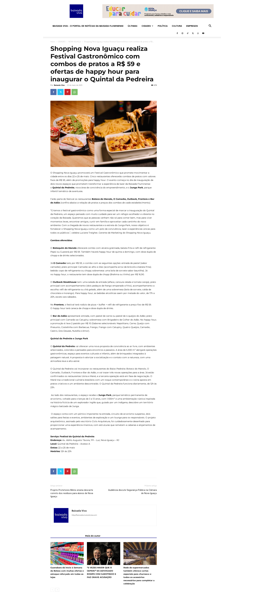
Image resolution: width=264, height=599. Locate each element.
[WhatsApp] (198, 33)
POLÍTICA (163, 25)
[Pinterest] (67, 92)
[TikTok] (187, 33)
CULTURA (177, 25)
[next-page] (57, 590)
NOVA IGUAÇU (74, 41)
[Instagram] (182, 33)
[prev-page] (52, 590)
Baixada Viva (59, 85)
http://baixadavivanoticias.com (84, 515)
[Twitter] (193, 33)
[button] (210, 26)
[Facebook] (177, 33)
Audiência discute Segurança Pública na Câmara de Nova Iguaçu (132, 492)
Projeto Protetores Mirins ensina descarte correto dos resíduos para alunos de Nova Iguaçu (71, 493)
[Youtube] (203, 33)
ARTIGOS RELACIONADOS (66, 535)
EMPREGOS (192, 25)
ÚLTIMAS (132, 25)
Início (52, 41)
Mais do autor (92, 535)
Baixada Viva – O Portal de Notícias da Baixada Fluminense (88, 25)
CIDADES (146, 25)
